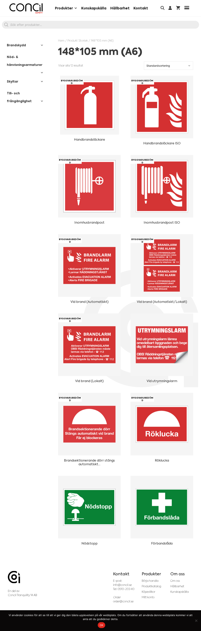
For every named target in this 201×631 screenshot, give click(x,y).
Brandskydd (16, 45)
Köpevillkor (148, 592)
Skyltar (12, 81)
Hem (61, 40)
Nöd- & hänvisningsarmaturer (24, 61)
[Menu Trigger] (186, 8)
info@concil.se (122, 585)
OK (101, 625)
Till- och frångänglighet (19, 97)
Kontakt (140, 8)
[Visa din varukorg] (178, 8)
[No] (196, 621)
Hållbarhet (120, 8)
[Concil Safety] (26, 8)
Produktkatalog (151, 586)
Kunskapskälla (93, 8)
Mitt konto (148, 597)
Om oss (175, 581)
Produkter (64, 8)
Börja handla (150, 581)
